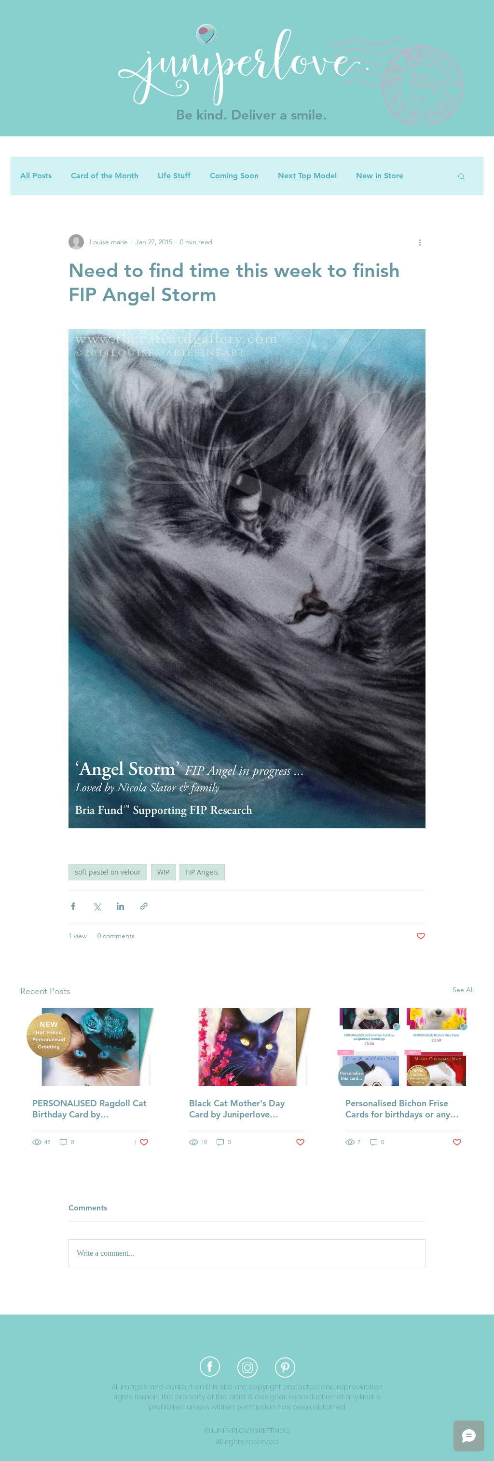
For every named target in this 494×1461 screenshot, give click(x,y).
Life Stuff (174, 175)
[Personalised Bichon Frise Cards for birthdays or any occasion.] (403, 1047)
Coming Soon (234, 175)
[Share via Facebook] (73, 906)
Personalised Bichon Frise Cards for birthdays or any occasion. (397, 1109)
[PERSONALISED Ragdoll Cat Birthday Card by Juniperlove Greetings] (90, 1047)
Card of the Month (104, 175)
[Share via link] (144, 906)
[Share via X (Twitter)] (96, 906)
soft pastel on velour (108, 872)
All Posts (36, 175)
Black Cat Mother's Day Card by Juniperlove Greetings (237, 1109)
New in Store (379, 175)
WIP (163, 872)
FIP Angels (202, 872)
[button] (461, 176)
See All (463, 989)
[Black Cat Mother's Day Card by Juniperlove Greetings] (247, 1047)
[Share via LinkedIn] (120, 906)
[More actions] (419, 242)
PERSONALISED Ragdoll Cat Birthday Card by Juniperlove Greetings (89, 1109)
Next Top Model (307, 175)
